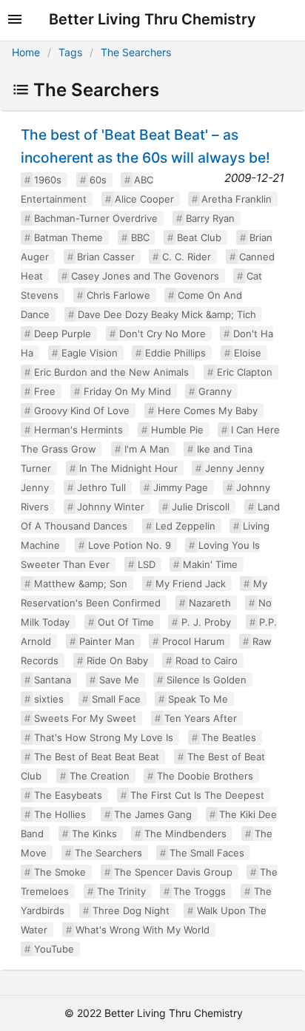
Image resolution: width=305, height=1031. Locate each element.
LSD (146, 564)
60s (98, 180)
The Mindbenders (185, 833)
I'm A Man (147, 449)
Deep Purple (62, 333)
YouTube (54, 949)
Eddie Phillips (175, 353)
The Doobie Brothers (205, 776)
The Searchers (136, 52)
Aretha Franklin (236, 199)
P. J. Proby (206, 622)
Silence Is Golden (207, 680)
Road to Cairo (206, 660)
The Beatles (228, 737)
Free (45, 391)
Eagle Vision (89, 353)
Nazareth (210, 603)
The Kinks (94, 833)
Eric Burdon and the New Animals (111, 372)
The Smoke (60, 872)
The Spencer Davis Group (173, 872)
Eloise (247, 353)
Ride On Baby (117, 660)
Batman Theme (68, 237)
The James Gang (153, 814)
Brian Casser (106, 257)
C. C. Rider (186, 257)
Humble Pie (177, 430)
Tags (70, 52)
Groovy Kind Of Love (82, 410)
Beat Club (199, 237)
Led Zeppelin (185, 526)
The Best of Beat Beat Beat (96, 757)
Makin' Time (210, 564)
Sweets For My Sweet (85, 718)
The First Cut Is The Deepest (197, 795)
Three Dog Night (131, 910)
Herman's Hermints (78, 430)
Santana (52, 680)
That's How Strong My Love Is (103, 737)
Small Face (116, 699)
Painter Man (107, 641)
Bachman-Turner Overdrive (96, 218)
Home (26, 52)
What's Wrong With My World (143, 930)
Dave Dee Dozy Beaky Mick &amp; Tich (167, 314)
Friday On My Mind (127, 391)
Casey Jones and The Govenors (145, 276)
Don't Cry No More (162, 333)
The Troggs (199, 891)
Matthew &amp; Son (80, 583)
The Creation (100, 776)
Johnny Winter (110, 507)
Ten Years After (200, 718)
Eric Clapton (244, 372)
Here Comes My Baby (208, 410)
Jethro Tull (101, 487)
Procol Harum (193, 641)
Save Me (119, 680)
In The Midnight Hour (128, 468)
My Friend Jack (190, 583)
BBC (140, 237)
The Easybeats (68, 795)
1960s (47, 180)
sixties (49, 699)
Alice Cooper (144, 199)
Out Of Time (126, 622)
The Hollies (60, 814)
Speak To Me (198, 699)
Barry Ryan (210, 218)
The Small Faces (207, 853)
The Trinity (121, 891)
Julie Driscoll (200, 507)
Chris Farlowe (118, 295)
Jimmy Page (180, 487)
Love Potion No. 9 (129, 545)
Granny (215, 391)
